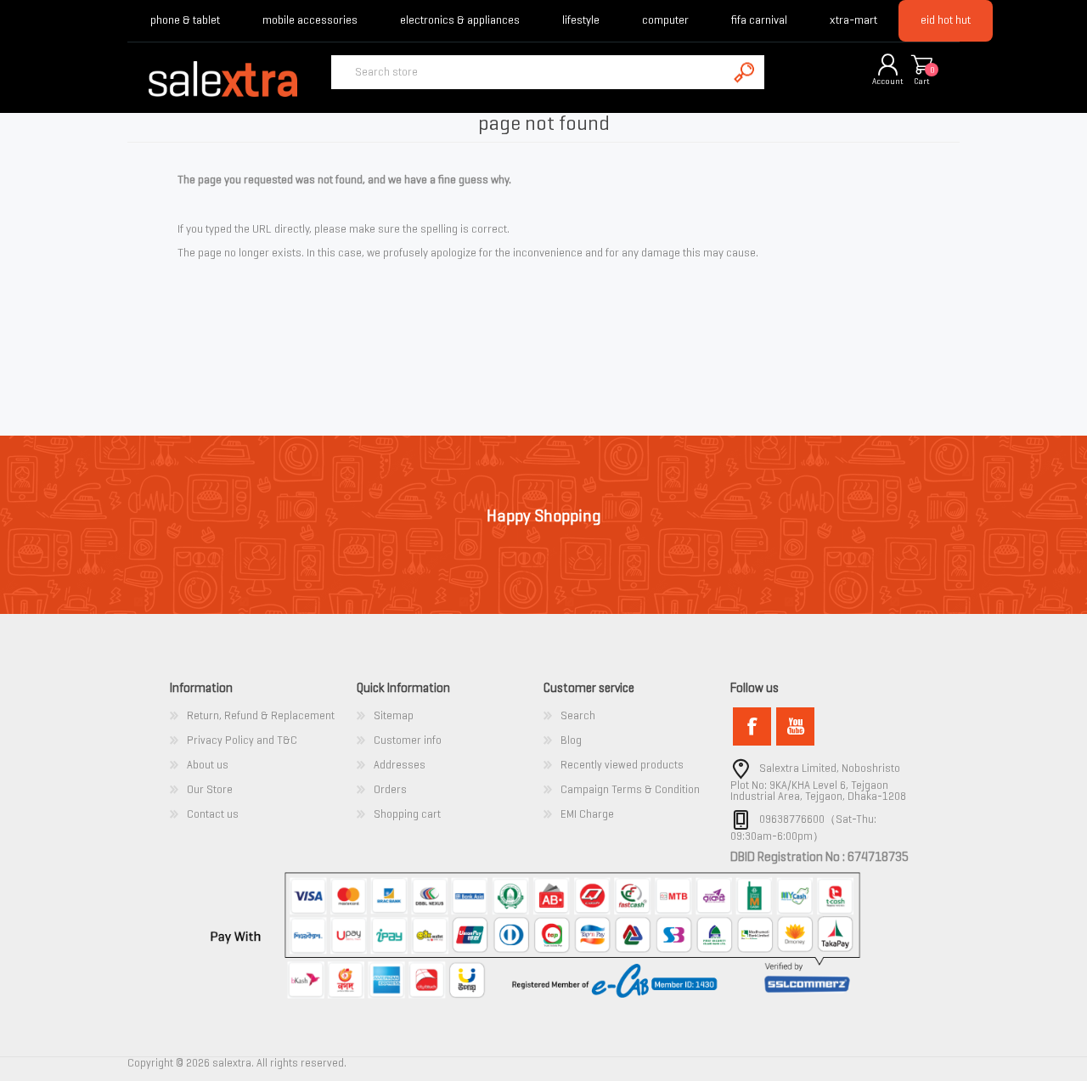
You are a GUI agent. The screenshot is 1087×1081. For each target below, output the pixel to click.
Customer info (408, 740)
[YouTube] (795, 726)
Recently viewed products (622, 764)
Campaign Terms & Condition (630, 789)
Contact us (213, 814)
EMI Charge (587, 814)
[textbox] (529, 72)
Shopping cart (921, 65)
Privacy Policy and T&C (242, 740)
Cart (922, 81)
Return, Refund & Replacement (261, 715)
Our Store (210, 789)
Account (888, 81)
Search (577, 715)
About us (207, 764)
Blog (571, 740)
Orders (390, 789)
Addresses (399, 764)
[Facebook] (752, 726)
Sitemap (394, 715)
